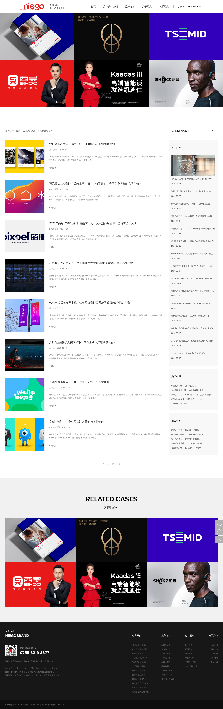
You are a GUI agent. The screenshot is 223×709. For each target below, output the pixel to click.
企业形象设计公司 (178, 390)
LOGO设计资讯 (191, 666)
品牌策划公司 (190, 385)
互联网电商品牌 (138, 666)
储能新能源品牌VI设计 (141, 691)
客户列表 (214, 653)
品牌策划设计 (166, 666)
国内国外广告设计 (178, 434)
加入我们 (214, 662)
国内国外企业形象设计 (194, 438)
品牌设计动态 (29, 130)
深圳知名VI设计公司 (195, 399)
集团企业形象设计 (139, 645)
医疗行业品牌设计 (139, 674)
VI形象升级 (165, 657)
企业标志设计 (166, 649)
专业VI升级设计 (167, 679)
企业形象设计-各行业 (179, 443)
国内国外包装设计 (192, 430)
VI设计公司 (165, 653)
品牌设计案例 (110, 6)
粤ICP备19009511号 (55, 704)
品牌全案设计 (166, 662)
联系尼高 (164, 6)
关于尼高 (147, 6)
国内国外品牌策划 (196, 434)
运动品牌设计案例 (139, 687)
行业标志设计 (176, 447)
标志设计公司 (176, 394)
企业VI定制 (189, 394)
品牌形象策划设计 (46, 130)
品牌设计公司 (166, 670)
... (99, 464)
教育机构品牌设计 (139, 657)
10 (113, 464)
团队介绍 (214, 649)
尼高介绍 (214, 645)
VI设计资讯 (189, 657)
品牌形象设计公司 (196, 390)
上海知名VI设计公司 (179, 403)
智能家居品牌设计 (139, 662)
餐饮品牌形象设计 (139, 670)
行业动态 (188, 645)
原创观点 (188, 649)
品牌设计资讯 (190, 662)
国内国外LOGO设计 (193, 447)
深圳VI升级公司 (177, 399)
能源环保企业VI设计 (140, 679)
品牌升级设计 (166, 645)
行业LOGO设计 (197, 443)
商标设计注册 (176, 430)
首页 (93, 6)
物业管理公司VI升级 (140, 683)
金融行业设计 (137, 653)
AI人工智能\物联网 (139, 649)
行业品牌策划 (176, 438)
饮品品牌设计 (176, 385)
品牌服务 (130, 6)
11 (118, 464)
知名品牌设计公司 (204, 394)
